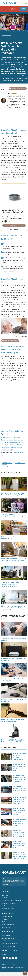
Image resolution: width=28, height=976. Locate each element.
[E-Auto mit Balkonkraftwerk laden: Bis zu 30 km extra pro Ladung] (6, 833)
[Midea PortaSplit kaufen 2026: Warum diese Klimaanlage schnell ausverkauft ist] (14, 549)
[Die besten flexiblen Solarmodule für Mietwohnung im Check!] (6, 822)
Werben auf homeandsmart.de (12, 900)
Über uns (5, 895)
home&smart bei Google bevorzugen (18, 88)
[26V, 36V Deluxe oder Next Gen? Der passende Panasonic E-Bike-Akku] (6, 778)
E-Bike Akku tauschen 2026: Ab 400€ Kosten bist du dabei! (19, 844)
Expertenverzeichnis (8, 903)
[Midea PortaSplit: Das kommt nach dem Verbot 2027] (14, 527)
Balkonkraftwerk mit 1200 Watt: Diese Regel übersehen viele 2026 (19, 800)
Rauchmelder (6, 935)
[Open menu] (25, 3)
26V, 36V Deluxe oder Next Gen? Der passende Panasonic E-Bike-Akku (19, 778)
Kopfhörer (5, 922)
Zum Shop (13, 225)
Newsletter (5, 954)
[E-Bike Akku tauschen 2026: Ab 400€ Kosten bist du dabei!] (6, 844)
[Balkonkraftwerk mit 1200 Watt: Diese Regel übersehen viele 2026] (6, 800)
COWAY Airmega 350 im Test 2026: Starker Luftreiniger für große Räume (13, 494)
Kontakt (4, 898)
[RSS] (16, 958)
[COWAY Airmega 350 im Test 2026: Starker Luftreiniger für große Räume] (14, 484)
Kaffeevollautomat (8, 938)
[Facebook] (4, 958)
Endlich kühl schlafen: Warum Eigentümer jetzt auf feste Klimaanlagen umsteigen (10, 584)
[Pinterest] (10, 958)
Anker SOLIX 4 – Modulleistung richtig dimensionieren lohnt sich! (20, 789)
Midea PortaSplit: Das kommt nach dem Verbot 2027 (12, 538)
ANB (22, 967)
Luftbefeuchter (7, 917)
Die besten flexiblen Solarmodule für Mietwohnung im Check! (19, 822)
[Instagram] (13, 958)
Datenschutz (8, 968)
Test (4, 466)
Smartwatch (6, 927)
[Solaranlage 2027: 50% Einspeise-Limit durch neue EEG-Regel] (6, 767)
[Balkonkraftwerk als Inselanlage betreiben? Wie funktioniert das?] (6, 756)
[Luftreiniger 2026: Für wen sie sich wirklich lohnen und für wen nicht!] (14, 505)
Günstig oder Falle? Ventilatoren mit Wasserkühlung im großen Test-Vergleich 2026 (13, 608)
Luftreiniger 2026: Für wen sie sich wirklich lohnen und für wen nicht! (12, 516)
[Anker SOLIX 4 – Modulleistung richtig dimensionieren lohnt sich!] (6, 789)
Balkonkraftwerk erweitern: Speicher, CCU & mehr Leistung (19, 811)
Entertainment (6, 37)
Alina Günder (14, 93)
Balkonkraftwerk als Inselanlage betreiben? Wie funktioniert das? (19, 756)
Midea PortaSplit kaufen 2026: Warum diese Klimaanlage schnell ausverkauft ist (13, 560)
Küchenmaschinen (8, 941)
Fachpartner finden (8, 908)
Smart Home (20, 462)
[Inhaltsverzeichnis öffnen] (25, 973)
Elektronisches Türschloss (10, 943)
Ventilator (5, 919)
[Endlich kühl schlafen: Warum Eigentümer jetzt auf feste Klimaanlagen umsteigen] (14, 573)
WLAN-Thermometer (9, 946)
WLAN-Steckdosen (8, 925)
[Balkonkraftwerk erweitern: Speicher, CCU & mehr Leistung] (6, 811)
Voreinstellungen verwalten (7, 967)
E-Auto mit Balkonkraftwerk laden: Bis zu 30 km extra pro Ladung (19, 833)
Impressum (17, 967)
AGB (3, 968)
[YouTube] (7, 958)
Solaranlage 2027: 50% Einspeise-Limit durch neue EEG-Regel (19, 767)
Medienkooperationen (9, 906)
